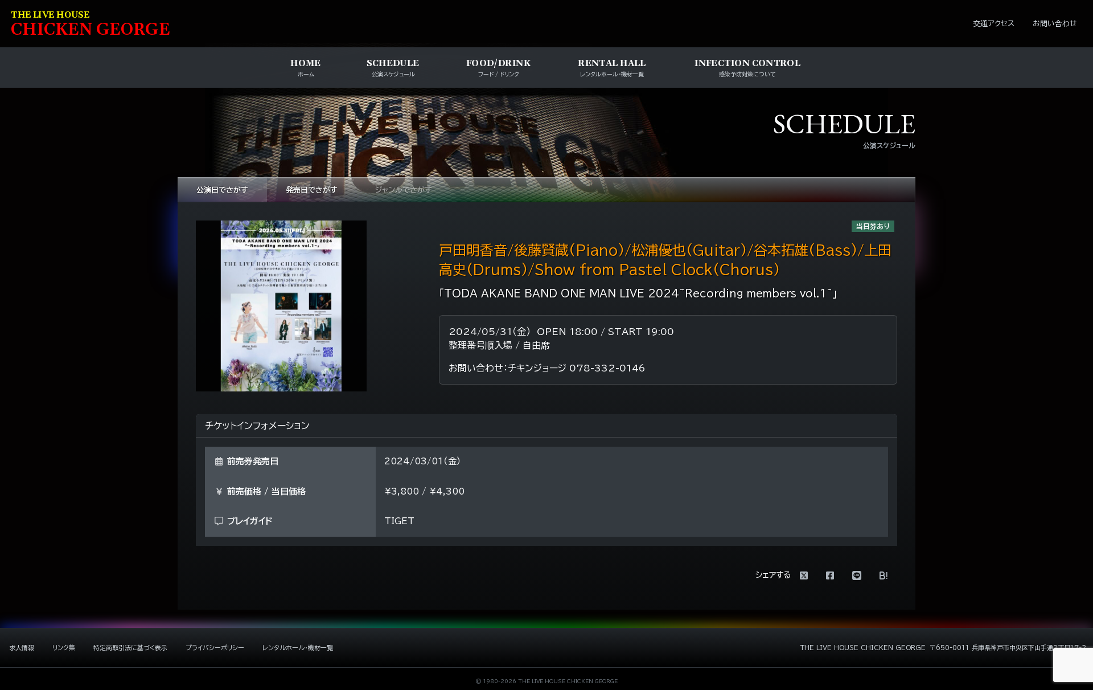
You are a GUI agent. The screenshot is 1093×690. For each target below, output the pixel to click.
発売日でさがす (312, 190)
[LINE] (856, 575)
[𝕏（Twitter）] (804, 575)
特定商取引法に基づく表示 (130, 647)
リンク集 (63, 647)
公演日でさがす (222, 190)
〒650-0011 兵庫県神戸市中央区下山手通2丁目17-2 (1008, 647)
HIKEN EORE (90, 24)
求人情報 (21, 647)
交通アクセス (993, 23)
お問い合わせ (1055, 23)
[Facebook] (830, 575)
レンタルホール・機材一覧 (297, 647)
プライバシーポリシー (215, 647)
